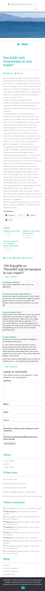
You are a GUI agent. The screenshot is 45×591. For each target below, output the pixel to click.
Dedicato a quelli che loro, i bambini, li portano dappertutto (10, 243)
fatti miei (8, 258)
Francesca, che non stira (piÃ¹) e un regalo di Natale (23, 496)
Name (5, 404)
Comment (7, 381)
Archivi (6, 464)
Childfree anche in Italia (11, 231)
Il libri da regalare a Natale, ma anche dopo (20, 492)
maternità (29, 258)
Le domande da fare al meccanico (25, 538)
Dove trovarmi (9, 461)
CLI (4, 337)
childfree (18, 258)
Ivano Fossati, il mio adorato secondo (28, 508)
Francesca (6, 312)
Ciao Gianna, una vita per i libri (15, 488)
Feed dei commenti (11, 571)
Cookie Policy (9, 467)
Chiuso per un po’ (11, 479)
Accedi (6, 565)
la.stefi (5, 282)
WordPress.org (9, 574)
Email (5, 412)
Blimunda (22, 22)
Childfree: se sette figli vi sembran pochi (31, 232)
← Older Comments (10, 277)
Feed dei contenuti (11, 568)
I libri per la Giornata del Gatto (16, 483)
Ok (23, 588)
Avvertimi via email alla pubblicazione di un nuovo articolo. (20, 438)
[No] (42, 584)
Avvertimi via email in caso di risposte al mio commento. (21, 429)
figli (23, 258)
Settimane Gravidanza (11, 294)
